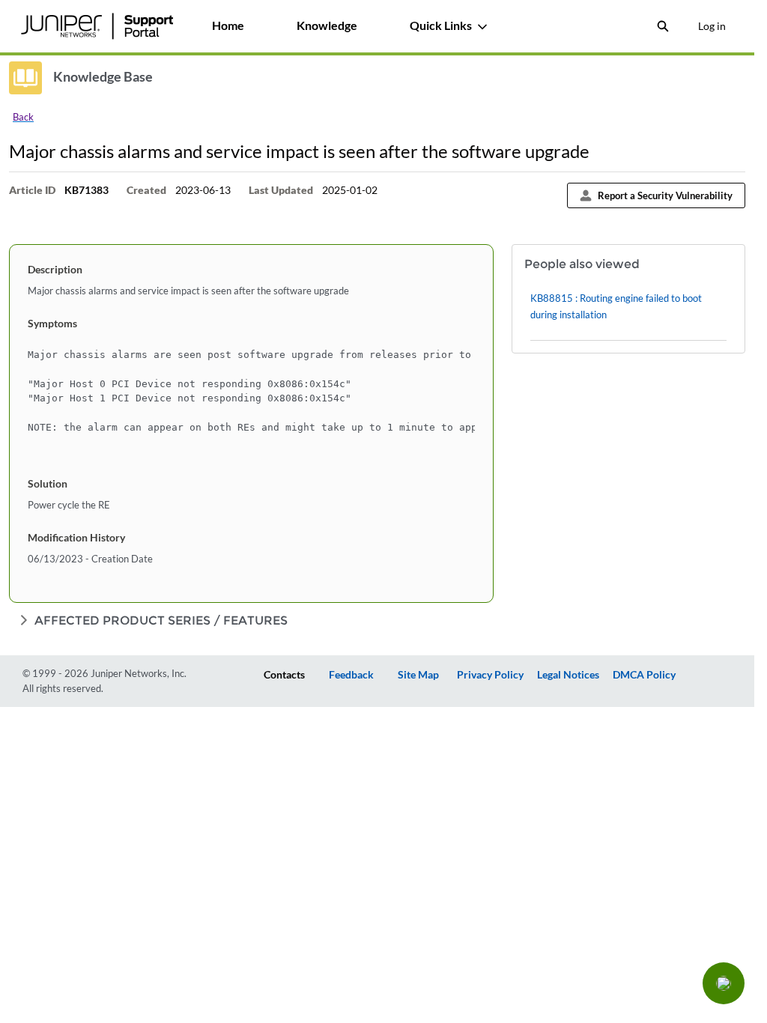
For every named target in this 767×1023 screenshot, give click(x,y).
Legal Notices (568, 674)
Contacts (284, 674)
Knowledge (327, 25)
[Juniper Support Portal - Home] (96, 26)
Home (228, 25)
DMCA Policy (644, 674)
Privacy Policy (490, 674)
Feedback (351, 674)
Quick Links (441, 25)
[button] (724, 983)
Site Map (418, 674)
